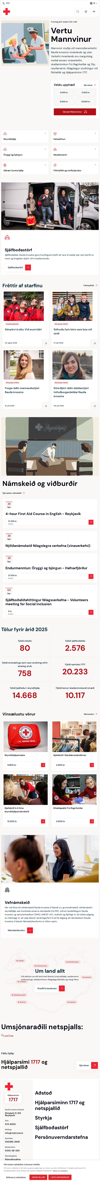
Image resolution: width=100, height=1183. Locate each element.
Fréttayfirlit (88, 285)
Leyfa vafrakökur (60, 1177)
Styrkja (43, 1118)
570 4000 (10, 1124)
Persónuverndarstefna (61, 1137)
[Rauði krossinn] (6, 11)
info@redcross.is (14, 1133)
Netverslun (89, 714)
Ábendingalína (12, 1159)
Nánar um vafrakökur (60, 1171)
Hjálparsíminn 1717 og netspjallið (60, 1105)
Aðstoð (43, 1093)
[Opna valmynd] (93, 11)
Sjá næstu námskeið (12, 493)
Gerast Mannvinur (72, 111)
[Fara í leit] (77, 11)
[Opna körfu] (85, 11)
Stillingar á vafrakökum (16, 1177)
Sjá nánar (88, 85)
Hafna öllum (38, 1177)
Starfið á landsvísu (47, 988)
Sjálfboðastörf (51, 1127)
